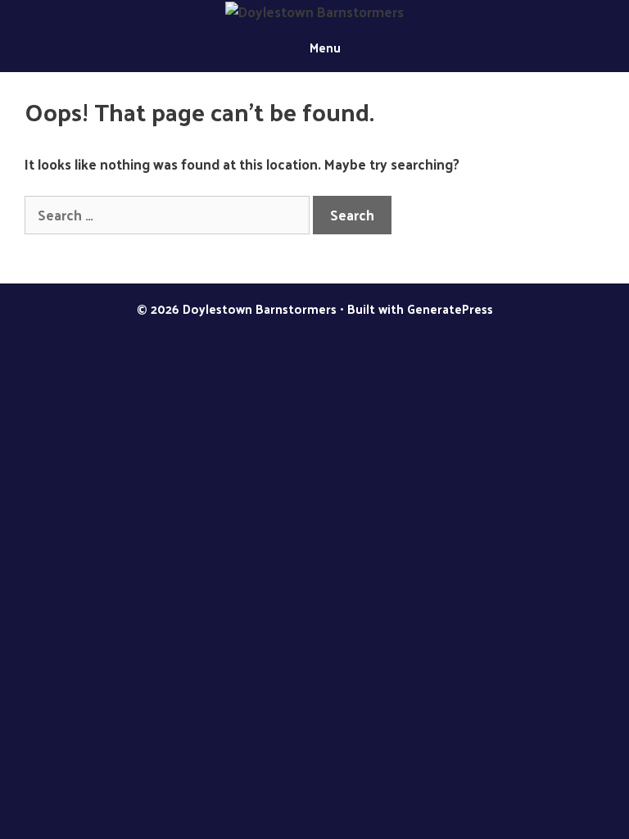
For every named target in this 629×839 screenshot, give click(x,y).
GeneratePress (450, 308)
